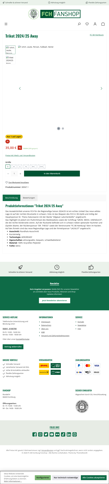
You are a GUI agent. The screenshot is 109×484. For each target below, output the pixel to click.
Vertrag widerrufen (13, 346)
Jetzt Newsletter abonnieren (54, 300)
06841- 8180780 (10, 328)
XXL (34, 167)
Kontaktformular (22, 339)
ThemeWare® (81, 453)
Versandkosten (47, 450)
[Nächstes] (101, 88)
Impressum (45, 322)
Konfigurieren (43, 477)
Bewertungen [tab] (29, 197)
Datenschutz (46, 325)
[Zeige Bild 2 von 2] (63, 128)
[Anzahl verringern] (8, 173)
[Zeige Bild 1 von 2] (59, 128)
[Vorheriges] (20, 88)
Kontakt (81, 322)
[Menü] (6, 24)
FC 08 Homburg (97, 35)
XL (27, 167)
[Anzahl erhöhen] (20, 173)
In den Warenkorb (52, 173)
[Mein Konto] (95, 24)
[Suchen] (79, 24)
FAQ (79, 329)
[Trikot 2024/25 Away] (60, 85)
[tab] (11, 198)
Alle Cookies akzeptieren (94, 477)
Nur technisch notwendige (66, 477)
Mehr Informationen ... (13, 481)
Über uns (44, 329)
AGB (43, 332)
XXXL (42, 167)
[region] (54, 88)
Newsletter (82, 325)
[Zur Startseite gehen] (54, 14)
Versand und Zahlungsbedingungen (55, 336)
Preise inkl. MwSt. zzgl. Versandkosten (20, 155)
